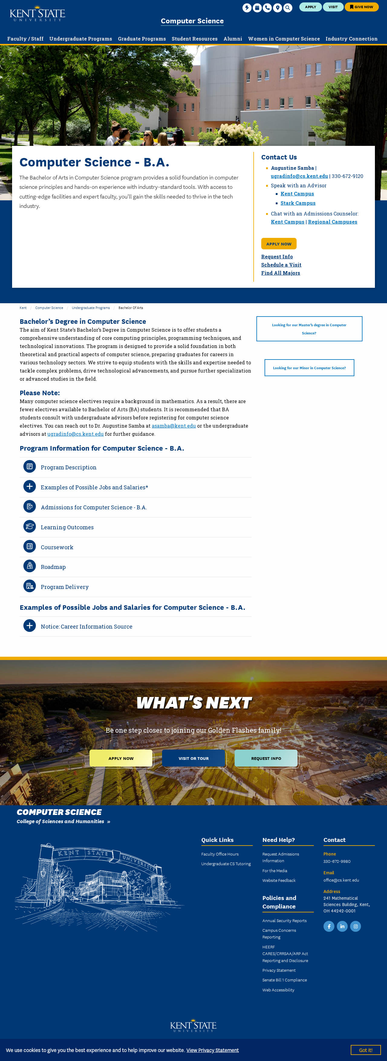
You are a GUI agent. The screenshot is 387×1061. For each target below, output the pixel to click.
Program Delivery (65, 586)
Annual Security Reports (284, 920)
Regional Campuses (332, 221)
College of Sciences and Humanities (60, 821)
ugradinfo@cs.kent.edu (299, 176)
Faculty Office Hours (220, 853)
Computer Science (192, 20)
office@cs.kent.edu (341, 879)
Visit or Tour (194, 757)
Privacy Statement (279, 970)
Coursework (57, 547)
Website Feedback (279, 880)
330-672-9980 (337, 861)
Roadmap (53, 566)
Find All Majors (280, 273)
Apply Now (278, 243)
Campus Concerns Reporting (279, 933)
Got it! (365, 1049)
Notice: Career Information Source (86, 626)
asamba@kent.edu (174, 425)
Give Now (363, 6)
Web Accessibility (278, 989)
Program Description (69, 467)
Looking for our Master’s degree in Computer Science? (309, 329)
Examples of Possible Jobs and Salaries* (94, 487)
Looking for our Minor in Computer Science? (309, 367)
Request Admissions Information (280, 857)
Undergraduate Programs (91, 307)
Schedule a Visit (281, 264)
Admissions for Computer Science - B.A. (94, 507)
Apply (310, 6)
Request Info (277, 256)
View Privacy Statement (213, 1049)
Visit (333, 6)
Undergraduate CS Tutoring (226, 863)
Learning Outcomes (67, 527)
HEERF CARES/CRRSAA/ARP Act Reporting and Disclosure (285, 953)
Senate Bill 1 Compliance (284, 979)
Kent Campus (297, 193)
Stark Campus (298, 203)
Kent (23, 307)
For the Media (274, 870)
